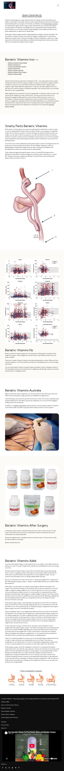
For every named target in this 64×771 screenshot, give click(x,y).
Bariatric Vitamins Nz (14, 68)
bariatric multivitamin (20, 405)
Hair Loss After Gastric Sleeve (10, 705)
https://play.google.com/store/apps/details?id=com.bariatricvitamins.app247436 (36, 698)
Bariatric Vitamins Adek (15, 74)
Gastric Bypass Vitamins (8, 711)
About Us (4, 728)
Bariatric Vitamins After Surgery (17, 72)
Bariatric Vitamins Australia (15, 70)
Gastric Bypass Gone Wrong (9, 717)
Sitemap (3, 722)
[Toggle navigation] (58, 5)
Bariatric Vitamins (6, 708)
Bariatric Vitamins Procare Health (17, 63)
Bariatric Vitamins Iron (14, 64)
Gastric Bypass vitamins (51, 24)
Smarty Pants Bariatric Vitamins (17, 66)
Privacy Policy (5, 725)
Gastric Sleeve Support (8, 714)
